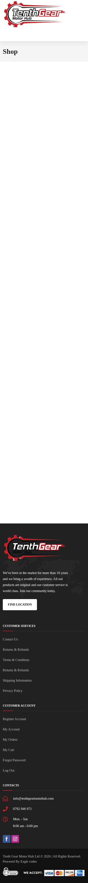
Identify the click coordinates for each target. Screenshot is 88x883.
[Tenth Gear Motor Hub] (35, 14)
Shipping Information (17, 680)
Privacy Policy (12, 691)
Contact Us (10, 639)
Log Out (8, 770)
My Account (11, 729)
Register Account (14, 719)
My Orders (10, 739)
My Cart (8, 750)
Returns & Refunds (16, 649)
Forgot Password (14, 760)
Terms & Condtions (16, 660)
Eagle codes (29, 861)
